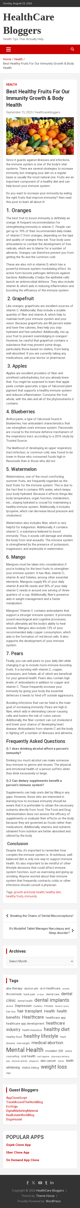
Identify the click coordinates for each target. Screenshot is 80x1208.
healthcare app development (25, 1023)
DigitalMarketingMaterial (22, 1111)
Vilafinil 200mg (30, 1067)
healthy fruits (14, 896)
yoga (8, 1073)
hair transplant (29, 1011)
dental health (25, 1001)
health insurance (32, 1030)
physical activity (19, 1061)
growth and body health (29, 892)
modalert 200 (54, 1051)
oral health (28, 1056)
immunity (31, 896)
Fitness (48, 1006)
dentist (9, 1006)
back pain (29, 994)
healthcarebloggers (47, 112)
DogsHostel (14, 1119)
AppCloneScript (16, 1098)
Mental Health (24, 1049)
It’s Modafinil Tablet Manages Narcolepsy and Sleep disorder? (39, 931)
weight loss (54, 1067)
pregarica (34, 1061)
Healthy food (14, 1036)
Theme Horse (45, 1196)
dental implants (51, 1000)
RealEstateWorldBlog (20, 1115)
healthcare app (56, 1017)
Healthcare (33, 1017)
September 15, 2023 (19, 112)
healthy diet (53, 892)
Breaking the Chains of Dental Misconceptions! (41, 916)
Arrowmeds (14, 994)
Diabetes (37, 1006)
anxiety (65, 988)
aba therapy (14, 988)
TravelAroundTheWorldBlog (24, 1102)
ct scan (40, 994)
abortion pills (31, 988)
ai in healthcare (50, 988)
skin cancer (48, 1061)
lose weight (23, 1043)
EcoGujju (12, 1106)
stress (61, 1061)
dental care (52, 994)
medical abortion (47, 1042)
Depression (23, 1006)
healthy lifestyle (41, 1036)
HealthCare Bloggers (50, 1190)
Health (11, 84)
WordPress (53, 1201)
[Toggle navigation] (8, 49)
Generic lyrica (62, 1006)
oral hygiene (43, 1056)
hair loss (11, 1011)
